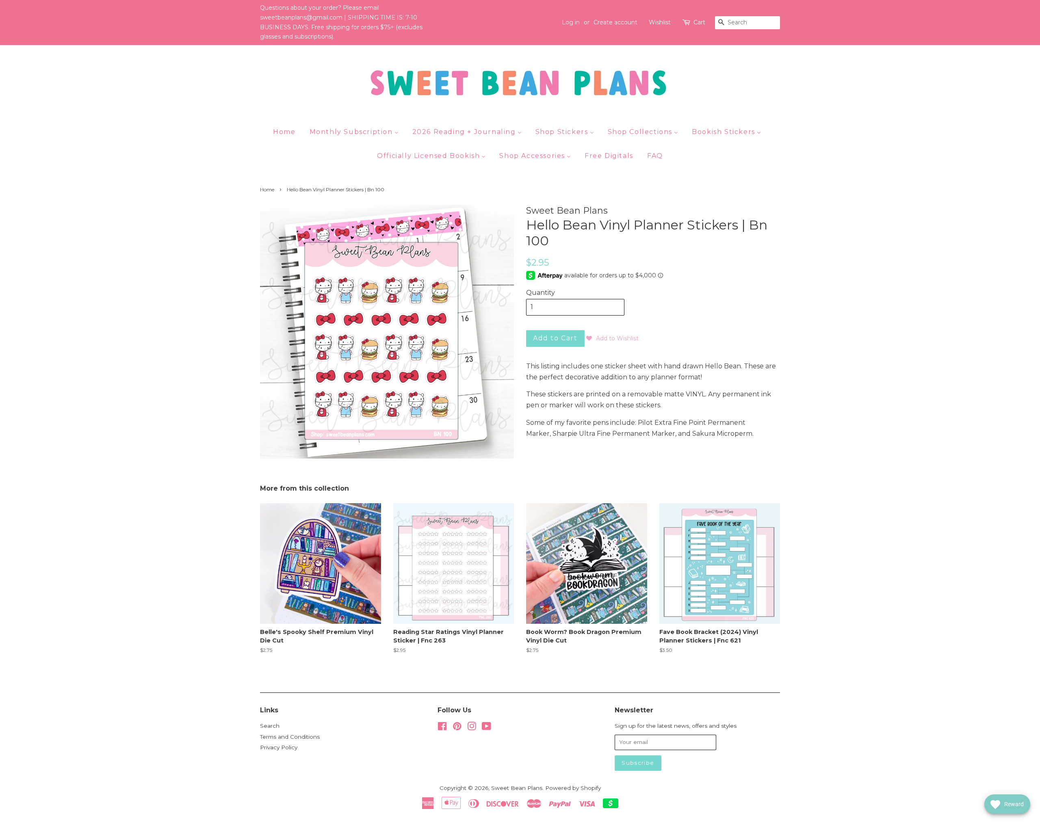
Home (267, 189)
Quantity (540, 292)
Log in (571, 22)
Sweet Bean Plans (516, 788)
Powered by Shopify (573, 788)
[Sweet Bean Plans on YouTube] (486, 728)
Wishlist (660, 22)
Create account (615, 22)
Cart (699, 22)
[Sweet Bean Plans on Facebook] (442, 728)
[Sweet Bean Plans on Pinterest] (457, 728)
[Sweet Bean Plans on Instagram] (471, 728)
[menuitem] (287, 131)
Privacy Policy (278, 747)
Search (270, 725)
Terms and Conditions (290, 736)
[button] (612, 338)
